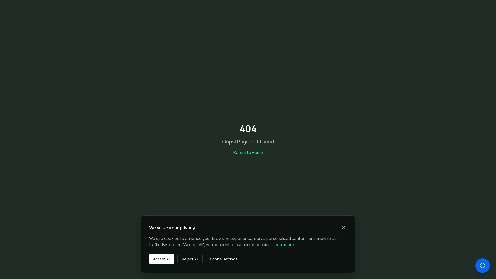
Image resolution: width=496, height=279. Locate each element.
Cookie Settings (223, 259)
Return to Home (248, 152)
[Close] (343, 227)
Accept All (161, 259)
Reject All (190, 259)
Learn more (283, 244)
